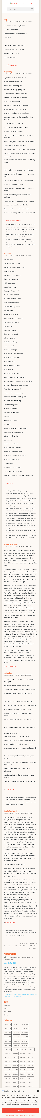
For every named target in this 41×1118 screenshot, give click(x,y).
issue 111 (16, 1033)
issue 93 (30, 1053)
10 (16, 946)
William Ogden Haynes (13, 221)
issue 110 (25, 1033)
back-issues (20, 22)
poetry (29, 22)
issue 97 (31, 1049)
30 (24, 946)
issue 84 (7, 1066)
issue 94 (22, 1053)
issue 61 (30, 1086)
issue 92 (7, 1057)
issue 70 (22, 1078)
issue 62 (22, 1086)
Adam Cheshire (10, 922)
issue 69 (30, 1078)
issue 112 (8, 1033)
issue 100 (8, 1049)
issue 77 (30, 1070)
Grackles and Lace (8, 673)
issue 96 (7, 1053)
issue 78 (22, 1070)
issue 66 (22, 1082)
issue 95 (15, 1053)
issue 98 (23, 1049)
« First (32, 943)
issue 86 (22, 1062)
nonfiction (7, 1012)
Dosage (5, 20)
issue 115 (8, 1028)
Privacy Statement (24, 1115)
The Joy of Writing (8, 72)
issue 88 (7, 1062)
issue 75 (15, 1074)
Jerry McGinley (10, 789)
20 (20, 946)
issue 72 (7, 1078)
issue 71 (15, 1078)
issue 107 (25, 1037)
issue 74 (22, 1074)
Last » (34, 948)
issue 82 (22, 1066)
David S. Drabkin (11, 65)
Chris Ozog (9, 483)
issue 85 (30, 1062)
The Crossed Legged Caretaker (11, 544)
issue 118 (8, 1024)
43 (35, 946)
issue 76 (7, 1074)
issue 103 (8, 1045)
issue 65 (30, 1082)
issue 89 (30, 1057)
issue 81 (30, 1066)
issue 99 (15, 1049)
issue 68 (7, 1082)
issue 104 (25, 1041)
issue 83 (15, 1066)
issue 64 (7, 1086)
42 (31, 946)
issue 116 (25, 1024)
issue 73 (30, 1074)
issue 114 (16, 1028)
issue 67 (15, 1082)
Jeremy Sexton (11, 666)
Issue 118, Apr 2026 (10, 963)
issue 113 (25, 1028)
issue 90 (22, 1057)
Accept (20, 1110)
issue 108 (16, 1037)
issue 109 (8, 1037)
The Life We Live (7, 253)
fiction (29, 546)
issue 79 (15, 1070)
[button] (38, 1091)
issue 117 (16, 1024)
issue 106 (8, 1041)
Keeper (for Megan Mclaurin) (10, 811)
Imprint (33, 1115)
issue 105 (16, 1041)
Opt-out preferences (12, 1115)
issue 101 (25, 1045)
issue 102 (16, 1045)
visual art (7, 1005)
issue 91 (15, 1057)
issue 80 (7, 1070)
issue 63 (15, 1086)
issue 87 (15, 1062)
